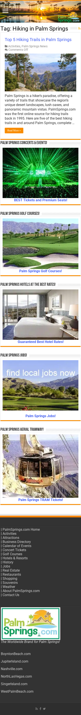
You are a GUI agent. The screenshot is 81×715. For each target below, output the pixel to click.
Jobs (6, 566)
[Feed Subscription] (79, 28)
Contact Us (11, 595)
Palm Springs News (35, 46)
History (8, 562)
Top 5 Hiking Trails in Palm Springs (38, 39)
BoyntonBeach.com (16, 654)
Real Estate (11, 570)
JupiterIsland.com (14, 661)
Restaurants (12, 574)
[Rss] (36, 708)
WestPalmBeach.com (17, 691)
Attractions (11, 538)
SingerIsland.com (14, 684)
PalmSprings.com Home (21, 529)
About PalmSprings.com (21, 591)
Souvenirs (10, 583)
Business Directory (17, 542)
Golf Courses (12, 554)
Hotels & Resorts (15, 558)
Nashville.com (11, 669)
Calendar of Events (17, 546)
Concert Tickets (14, 550)
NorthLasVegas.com (16, 676)
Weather (9, 587)
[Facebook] (40, 708)
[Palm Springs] (40, 12)
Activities (14, 46)
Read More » (14, 130)
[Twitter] (44, 708)
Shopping (10, 579)
